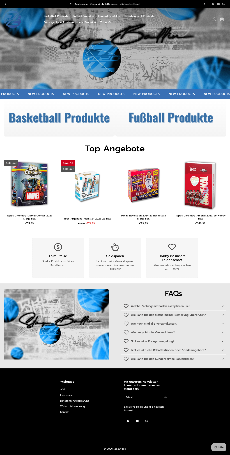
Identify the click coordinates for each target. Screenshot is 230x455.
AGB (62, 389)
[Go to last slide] (6, 4)
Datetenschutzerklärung (74, 401)
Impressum (66, 395)
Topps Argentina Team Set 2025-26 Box (86, 219)
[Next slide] (203, 4)
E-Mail (129, 397)
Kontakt (64, 412)
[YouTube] (218, 4)
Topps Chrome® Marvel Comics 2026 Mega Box (29, 217)
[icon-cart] (222, 19)
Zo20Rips (120, 449)
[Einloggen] (214, 19)
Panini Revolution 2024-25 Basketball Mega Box (143, 217)
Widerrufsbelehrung (72, 406)
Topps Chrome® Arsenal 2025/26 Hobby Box (201, 217)
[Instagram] (213, 4)
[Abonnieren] (165, 397)
